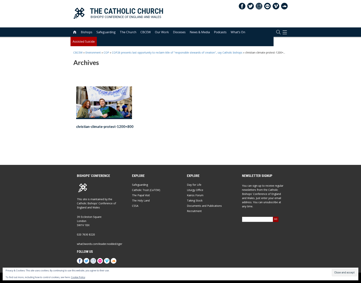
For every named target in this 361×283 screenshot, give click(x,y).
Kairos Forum (195, 195)
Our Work (162, 32)
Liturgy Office (195, 190)
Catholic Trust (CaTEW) (146, 190)
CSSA (135, 206)
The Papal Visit (141, 195)
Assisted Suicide (84, 41)
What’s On (238, 32)
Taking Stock (194, 200)
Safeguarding (106, 32)
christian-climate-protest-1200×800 (104, 127)
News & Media (200, 32)
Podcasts (220, 32)
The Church (128, 32)
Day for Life (194, 184)
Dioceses (179, 32)
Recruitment (194, 211)
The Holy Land (141, 200)
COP (106, 52)
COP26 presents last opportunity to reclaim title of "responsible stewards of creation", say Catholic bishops (177, 52)
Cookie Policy (78, 277)
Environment (93, 52)
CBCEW (145, 32)
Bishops (86, 32)
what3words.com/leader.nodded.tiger (99, 244)
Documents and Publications (204, 206)
